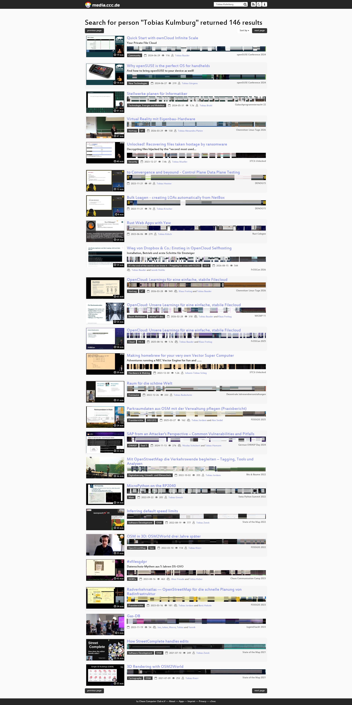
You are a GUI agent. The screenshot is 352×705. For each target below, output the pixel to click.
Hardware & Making (139, 373)
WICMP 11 (260, 316)
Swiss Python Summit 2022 (252, 497)
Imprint (191, 701)
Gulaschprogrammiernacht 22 (250, 105)
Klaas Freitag (185, 291)
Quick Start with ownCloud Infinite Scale (162, 38)
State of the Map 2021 (254, 652)
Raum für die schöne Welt (149, 383)
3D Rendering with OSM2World (155, 667)
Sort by (244, 30)
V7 (142, 291)
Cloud (131, 342)
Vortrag (133, 131)
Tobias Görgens (190, 83)
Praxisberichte (136, 420)
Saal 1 (144, 445)
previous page (94, 30)
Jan (159, 627)
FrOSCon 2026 (258, 270)
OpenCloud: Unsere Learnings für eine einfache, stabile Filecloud (184, 305)
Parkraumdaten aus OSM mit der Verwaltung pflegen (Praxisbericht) (187, 409)
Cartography (135, 678)
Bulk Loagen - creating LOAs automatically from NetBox (176, 198)
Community (134, 55)
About (172, 701)
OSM (159, 523)
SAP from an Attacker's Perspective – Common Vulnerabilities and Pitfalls (190, 434)
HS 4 (206, 266)
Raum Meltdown (137, 316)
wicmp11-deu (156, 316)
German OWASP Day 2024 (252, 445)
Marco (172, 627)
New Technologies (138, 83)
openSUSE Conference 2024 (251, 54)
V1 (142, 131)
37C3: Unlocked (258, 161)
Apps (181, 701)
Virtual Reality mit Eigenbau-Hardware (161, 119)
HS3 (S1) (151, 420)
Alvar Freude (177, 579)
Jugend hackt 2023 (256, 627)
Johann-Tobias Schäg (196, 373)
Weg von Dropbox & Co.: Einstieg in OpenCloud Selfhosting (179, 248)
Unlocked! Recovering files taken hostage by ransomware (177, 144)
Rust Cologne (259, 234)
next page (259, 30)
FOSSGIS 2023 (258, 605)
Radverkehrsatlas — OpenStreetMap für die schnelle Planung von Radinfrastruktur (184, 592)
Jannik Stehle (158, 270)
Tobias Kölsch (165, 234)
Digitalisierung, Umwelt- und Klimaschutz (150, 475)
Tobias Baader (182, 55)
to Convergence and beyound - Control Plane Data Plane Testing (183, 172)
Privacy (202, 701)
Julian (165, 627)
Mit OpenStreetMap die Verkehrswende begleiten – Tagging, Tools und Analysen (190, 461)
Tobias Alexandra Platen (190, 131)
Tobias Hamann (213, 445)
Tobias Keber (196, 579)
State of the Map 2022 (254, 522)
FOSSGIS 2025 (258, 419)
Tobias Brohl (206, 105)
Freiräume (134, 395)
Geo (152, 548)
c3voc (213, 701)
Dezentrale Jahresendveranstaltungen (246, 394)
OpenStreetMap (137, 548)
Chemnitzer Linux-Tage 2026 (251, 130)
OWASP (133, 445)
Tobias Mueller (179, 162)
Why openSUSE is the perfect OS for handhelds (168, 66)
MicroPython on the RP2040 (151, 486)
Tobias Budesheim (183, 395)
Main (131, 497)
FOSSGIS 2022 (258, 547)
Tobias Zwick (203, 523)
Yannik (191, 627)
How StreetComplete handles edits (157, 641)
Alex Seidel (217, 420)
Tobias (180, 627)
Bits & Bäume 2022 (256, 474)
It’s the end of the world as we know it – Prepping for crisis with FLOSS (164, 266)
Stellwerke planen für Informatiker (157, 94)
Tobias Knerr (194, 548)
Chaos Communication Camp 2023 (248, 578)
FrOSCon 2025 (258, 341)
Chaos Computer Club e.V (152, 701)
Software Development (140, 523)
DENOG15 (260, 183)
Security (133, 162)
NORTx (132, 579)
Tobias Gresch (175, 497)
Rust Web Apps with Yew (149, 223)
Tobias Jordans (199, 420)
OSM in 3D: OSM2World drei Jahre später (164, 536)
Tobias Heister (164, 183)
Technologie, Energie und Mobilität (146, 105)
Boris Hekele (205, 605)
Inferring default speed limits (152, 511)
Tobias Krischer (164, 209)
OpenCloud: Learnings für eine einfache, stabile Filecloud (177, 280)
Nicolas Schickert (191, 445)
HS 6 (140, 342)
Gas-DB (133, 616)
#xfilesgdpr (137, 562)
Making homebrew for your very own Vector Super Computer (180, 356)
